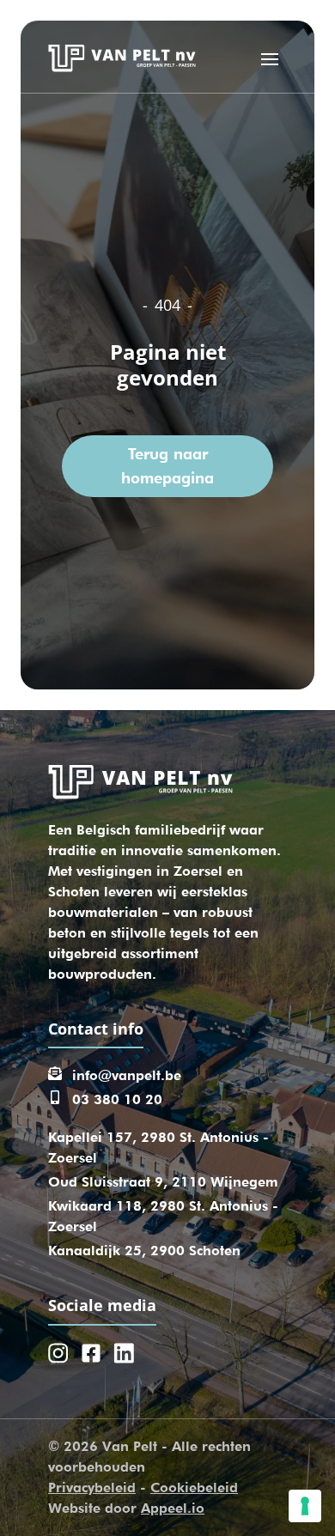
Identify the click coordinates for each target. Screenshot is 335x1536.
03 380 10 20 (117, 1099)
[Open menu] (270, 58)
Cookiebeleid (194, 1487)
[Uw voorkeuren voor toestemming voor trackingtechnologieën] (305, 1506)
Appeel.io (172, 1508)
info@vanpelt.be (126, 1075)
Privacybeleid (92, 1487)
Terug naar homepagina (167, 466)
